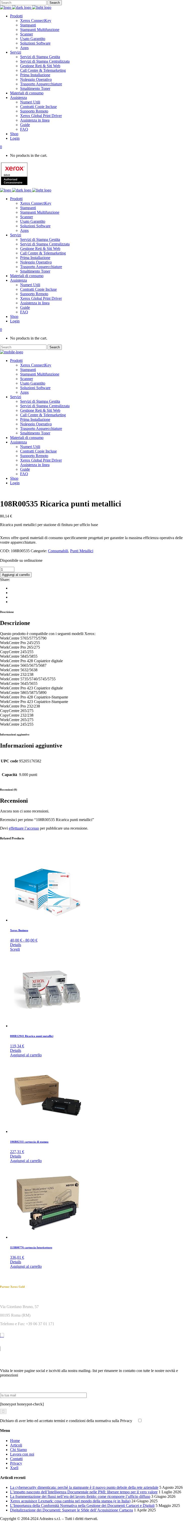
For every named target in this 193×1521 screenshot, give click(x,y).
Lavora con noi (22, 1454)
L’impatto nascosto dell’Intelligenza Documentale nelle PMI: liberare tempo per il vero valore (84, 1492)
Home (15, 1440)
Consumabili (58, 551)
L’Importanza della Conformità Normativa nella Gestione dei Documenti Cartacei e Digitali (82, 1505)
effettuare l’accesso (24, 828)
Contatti (16, 1459)
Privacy (16, 1463)
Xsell (14, 1468)
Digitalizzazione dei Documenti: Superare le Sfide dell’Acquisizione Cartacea (71, 1510)
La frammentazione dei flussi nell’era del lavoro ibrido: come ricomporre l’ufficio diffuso (80, 1496)
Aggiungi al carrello (16, 575)
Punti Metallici (81, 551)
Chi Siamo (18, 1450)
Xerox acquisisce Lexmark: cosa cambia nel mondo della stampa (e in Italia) (70, 1501)
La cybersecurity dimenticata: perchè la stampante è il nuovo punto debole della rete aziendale (84, 1487)
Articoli (16, 1445)
